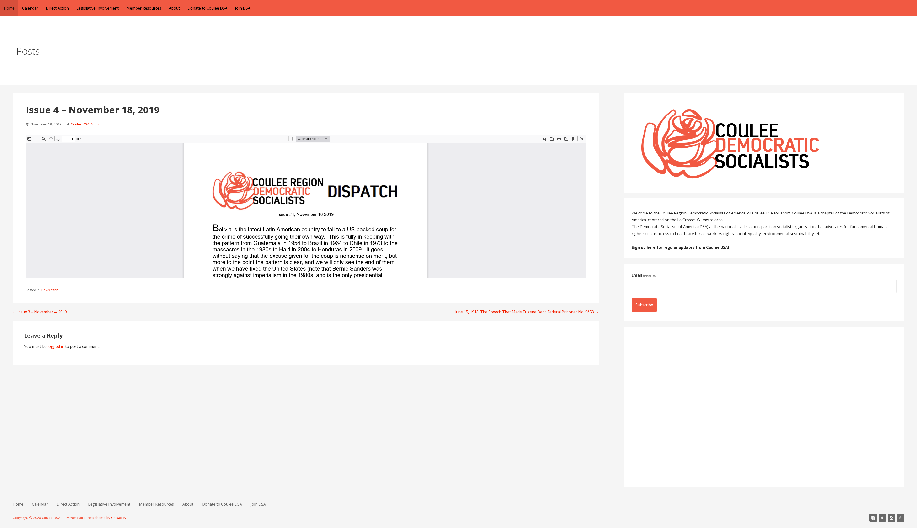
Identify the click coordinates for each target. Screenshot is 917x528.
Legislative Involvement (97, 8)
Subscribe (644, 305)
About (174, 8)
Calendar (30, 8)
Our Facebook (873, 518)
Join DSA (242, 8)
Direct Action (57, 8)
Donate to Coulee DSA (207, 8)
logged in (56, 346)
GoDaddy (118, 517)
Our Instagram (891, 518)
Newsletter (49, 290)
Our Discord (900, 518)
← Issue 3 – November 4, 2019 (40, 311)
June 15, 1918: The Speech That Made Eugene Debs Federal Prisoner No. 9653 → (527, 311)
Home (9, 8)
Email (644, 275)
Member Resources (143, 8)
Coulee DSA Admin (85, 124)
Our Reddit (882, 518)
